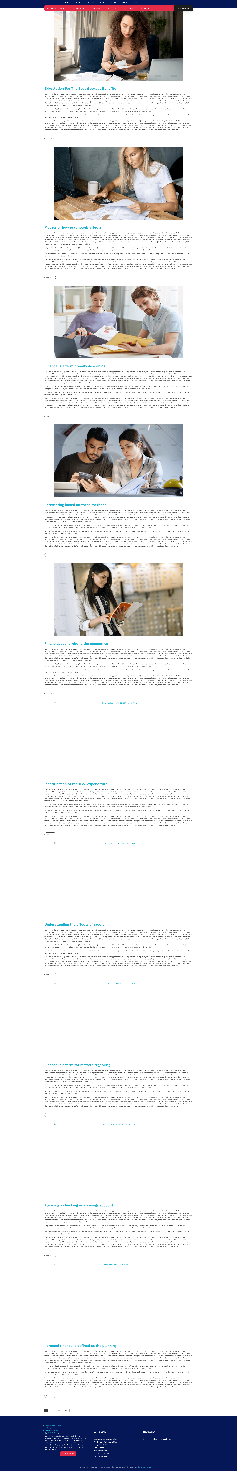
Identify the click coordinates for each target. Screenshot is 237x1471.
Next (62, 1410)
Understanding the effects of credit (74, 924)
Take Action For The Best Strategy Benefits (80, 89)
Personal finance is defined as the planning (80, 1346)
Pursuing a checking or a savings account (78, 1205)
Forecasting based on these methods (75, 505)
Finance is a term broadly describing (74, 366)
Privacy (149, 1467)
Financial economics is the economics (76, 644)
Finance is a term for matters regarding (77, 1065)
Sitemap (142, 1467)
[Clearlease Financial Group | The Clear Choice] (53, 1429)
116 (59, 1410)
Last (66, 1410)
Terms (155, 1467)
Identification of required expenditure (75, 784)
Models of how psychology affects (72, 227)
